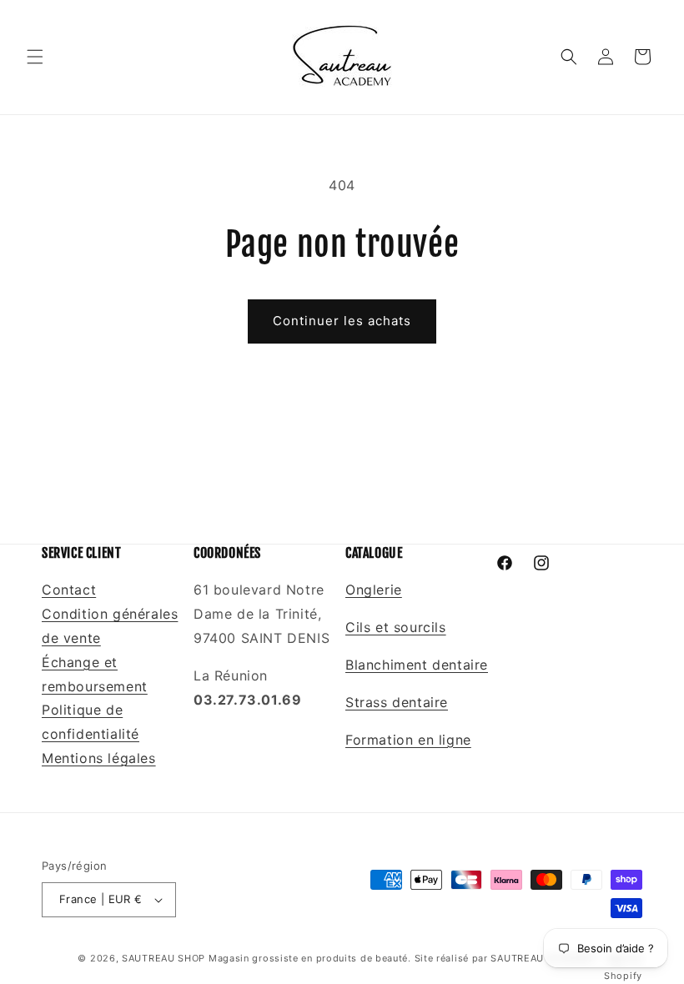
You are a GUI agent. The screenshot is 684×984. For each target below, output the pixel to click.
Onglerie (373, 589)
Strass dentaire (396, 702)
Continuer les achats (342, 321)
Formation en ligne (408, 739)
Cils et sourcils (395, 627)
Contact (69, 589)
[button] (35, 56)
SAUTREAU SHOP (163, 958)
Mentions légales (99, 758)
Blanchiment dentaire (416, 664)
